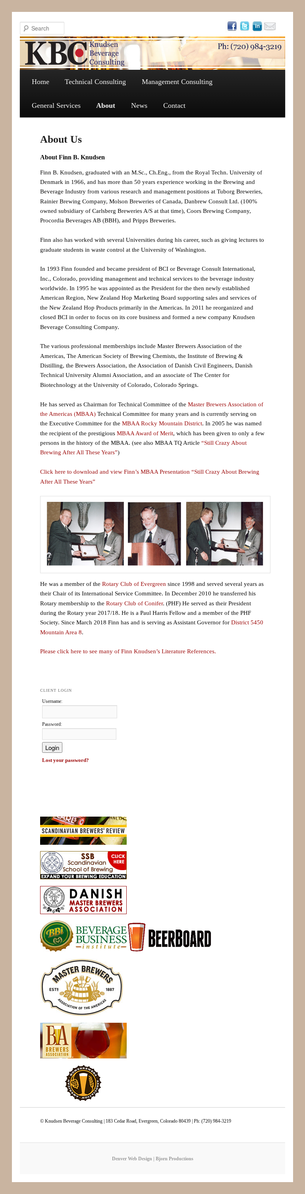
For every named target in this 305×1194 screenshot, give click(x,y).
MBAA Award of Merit (145, 433)
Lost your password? (65, 760)
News (139, 105)
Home (40, 82)
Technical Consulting (95, 82)
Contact (174, 105)
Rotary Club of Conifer (134, 603)
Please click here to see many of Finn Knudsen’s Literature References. (128, 651)
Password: (52, 724)
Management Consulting (177, 82)
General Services (56, 105)
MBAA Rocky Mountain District (162, 423)
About (105, 105)
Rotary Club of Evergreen (134, 584)
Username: (52, 701)
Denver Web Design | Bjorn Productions (152, 1158)
